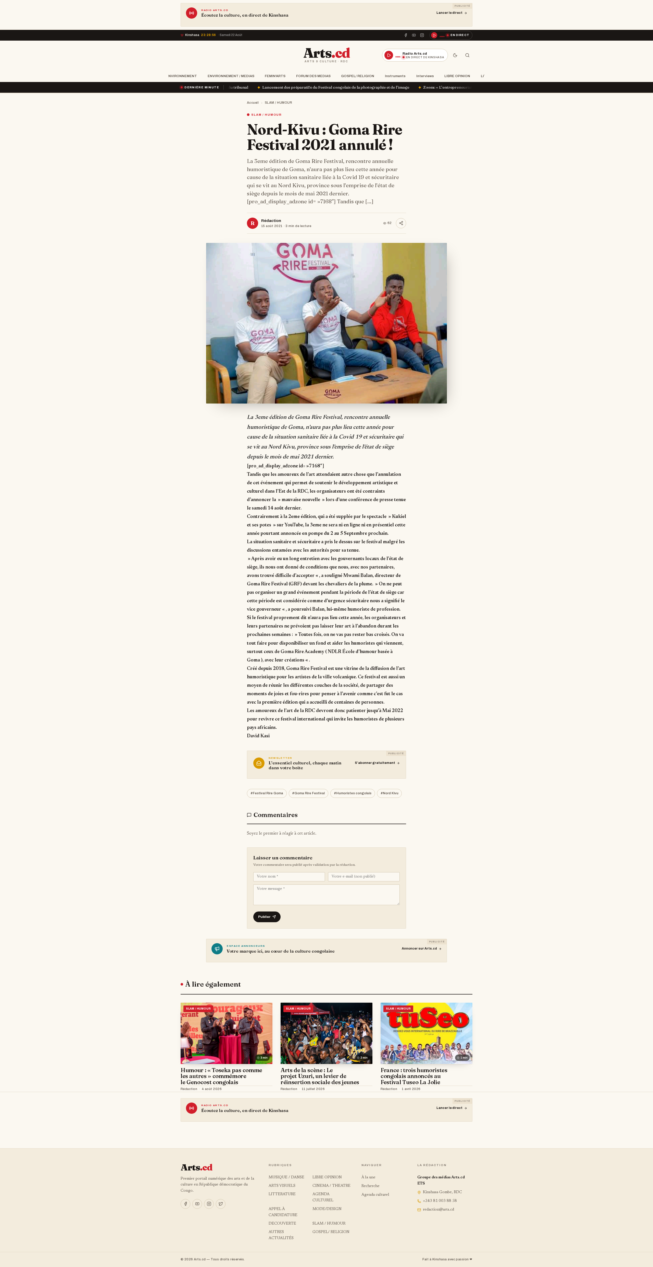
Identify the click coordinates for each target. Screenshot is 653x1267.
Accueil (253, 102)
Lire (264, 1089)
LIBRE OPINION (457, 76)
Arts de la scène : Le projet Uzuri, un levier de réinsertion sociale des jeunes (320, 1076)
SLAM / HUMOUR (278, 102)
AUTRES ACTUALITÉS (281, 1235)
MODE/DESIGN (327, 1209)
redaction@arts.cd (438, 1210)
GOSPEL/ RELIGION (357, 76)
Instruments (395, 76)
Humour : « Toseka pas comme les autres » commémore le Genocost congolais (221, 1076)
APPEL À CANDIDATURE (283, 1212)
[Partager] (401, 223)
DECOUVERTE (282, 1224)
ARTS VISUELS (282, 1186)
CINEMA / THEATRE (331, 1186)
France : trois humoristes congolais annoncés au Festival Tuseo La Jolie (414, 1076)
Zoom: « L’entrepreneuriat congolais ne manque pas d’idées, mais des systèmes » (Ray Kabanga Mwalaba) (383, 87)
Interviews (425, 76)
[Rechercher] (467, 55)
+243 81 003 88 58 (440, 1201)
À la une (368, 1177)
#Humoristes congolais (352, 793)
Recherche (370, 1186)
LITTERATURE (282, 1194)
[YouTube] (414, 35)
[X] (220, 1204)
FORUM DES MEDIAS (313, 76)
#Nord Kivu (389, 793)
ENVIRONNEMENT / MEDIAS (231, 76)
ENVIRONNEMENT (181, 76)
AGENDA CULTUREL (322, 1197)
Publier (264, 917)
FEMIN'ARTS (275, 76)
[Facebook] (405, 35)
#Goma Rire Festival (308, 793)
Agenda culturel (375, 1195)
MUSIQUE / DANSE (286, 1177)
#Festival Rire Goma (266, 793)
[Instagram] (422, 35)
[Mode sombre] (455, 55)
